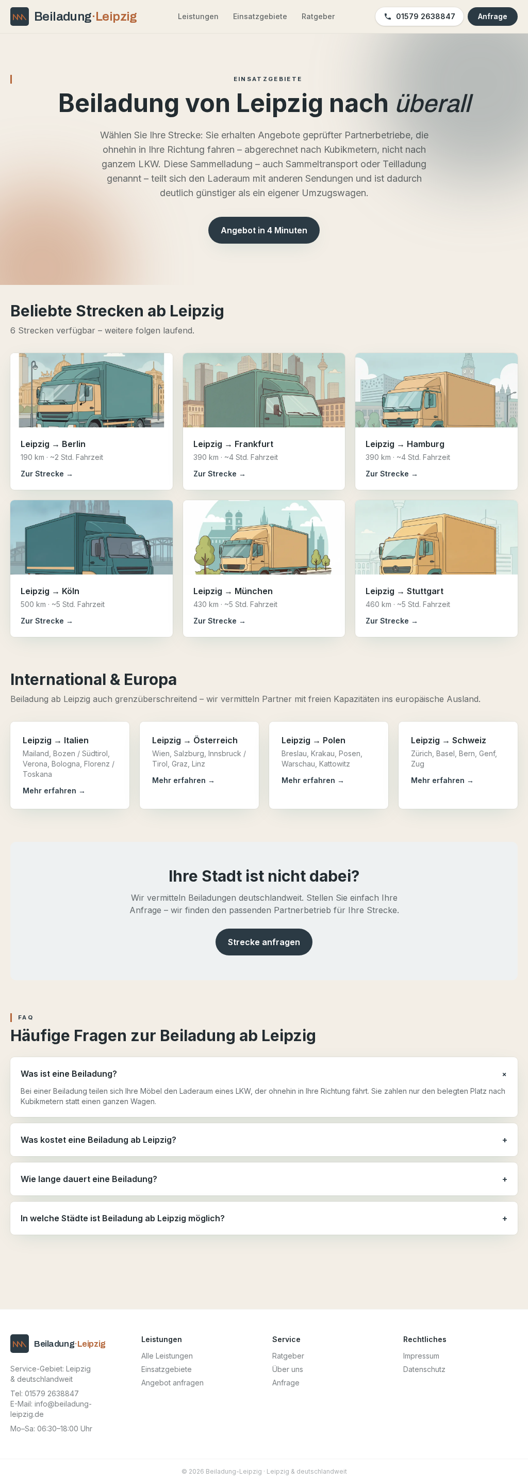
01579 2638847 (425, 16)
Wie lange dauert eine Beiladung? (264, 1179)
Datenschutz (424, 1369)
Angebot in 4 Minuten (264, 230)
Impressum (421, 1355)
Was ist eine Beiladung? (264, 1073)
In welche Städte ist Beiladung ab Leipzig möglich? (264, 1218)
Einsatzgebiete (260, 16)
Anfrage (492, 16)
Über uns (287, 1369)
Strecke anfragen (264, 942)
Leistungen (198, 16)
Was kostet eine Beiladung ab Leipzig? (264, 1140)
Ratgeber (318, 16)
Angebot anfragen (172, 1382)
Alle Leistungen (167, 1355)
